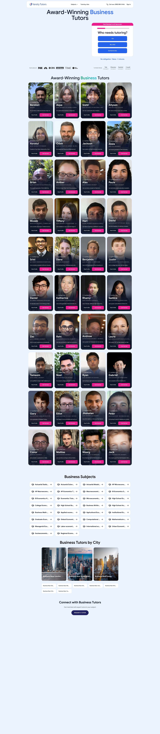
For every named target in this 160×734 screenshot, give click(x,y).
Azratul (34, 143)
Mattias (60, 452)
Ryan (85, 375)
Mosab (34, 221)
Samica (113, 298)
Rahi (58, 336)
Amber (60, 182)
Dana (59, 259)
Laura (112, 336)
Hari (84, 221)
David (112, 220)
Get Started (45, 115)
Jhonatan (88, 413)
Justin (112, 259)
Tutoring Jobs (85, 4)
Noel (59, 375)
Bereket (35, 105)
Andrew (87, 336)
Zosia (112, 144)
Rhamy (86, 298)
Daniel (34, 298)
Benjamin (88, 259)
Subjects (73, 4)
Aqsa (59, 105)
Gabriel (113, 375)
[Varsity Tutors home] (37, 4)
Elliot (59, 413)
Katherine (62, 298)
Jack (111, 452)
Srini (32, 259)
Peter (112, 413)
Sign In (129, 4)
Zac (32, 336)
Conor (33, 452)
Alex (85, 182)
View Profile (34, 115)
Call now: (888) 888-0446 (117, 4)
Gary (33, 413)
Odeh (59, 143)
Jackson (87, 143)
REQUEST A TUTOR (80, 613)
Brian (33, 182)
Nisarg (86, 452)
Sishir (85, 105)
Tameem (35, 375)
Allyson (113, 105)
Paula (112, 182)
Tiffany (60, 221)
